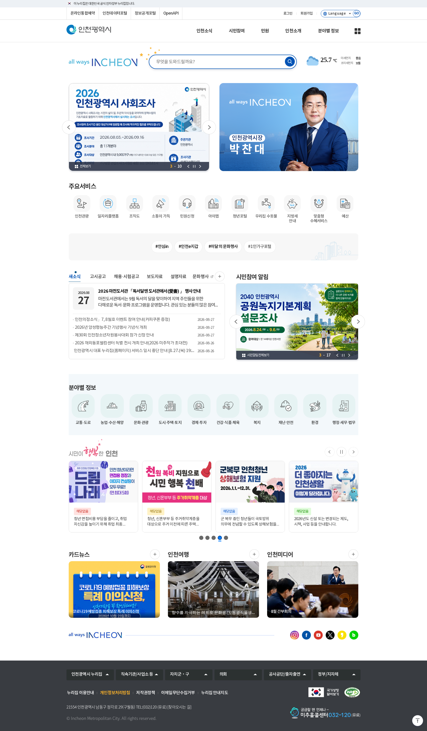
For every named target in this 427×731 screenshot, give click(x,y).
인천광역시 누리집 (86, 674)
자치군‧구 (179, 674)
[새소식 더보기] (220, 276)
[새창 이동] (323, 692)
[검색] (290, 61)
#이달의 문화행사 (223, 246)
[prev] (188, 166)
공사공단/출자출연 (284, 674)
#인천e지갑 (188, 246)
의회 (223, 674)
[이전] (69, 127)
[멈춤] (341, 452)
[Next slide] (353, 452)
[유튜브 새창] (318, 635)
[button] (201, 538)
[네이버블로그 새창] (353, 635)
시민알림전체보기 (258, 355)
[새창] (352, 693)
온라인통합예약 (82, 13)
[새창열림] (155, 554)
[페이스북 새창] (306, 635)
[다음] (209, 127)
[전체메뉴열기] (358, 31)
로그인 (287, 13)
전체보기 (85, 166)
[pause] (194, 166)
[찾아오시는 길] (179, 707)
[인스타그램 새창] (294, 635)
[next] (200, 166)
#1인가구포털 (259, 246)
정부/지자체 (328, 674)
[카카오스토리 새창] (342, 635)
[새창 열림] (139, 127)
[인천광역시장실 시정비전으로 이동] (102, 62)
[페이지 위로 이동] (418, 722)
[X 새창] (330, 635)
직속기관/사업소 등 (137, 674)
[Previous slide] (330, 452)
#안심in (161, 246)
